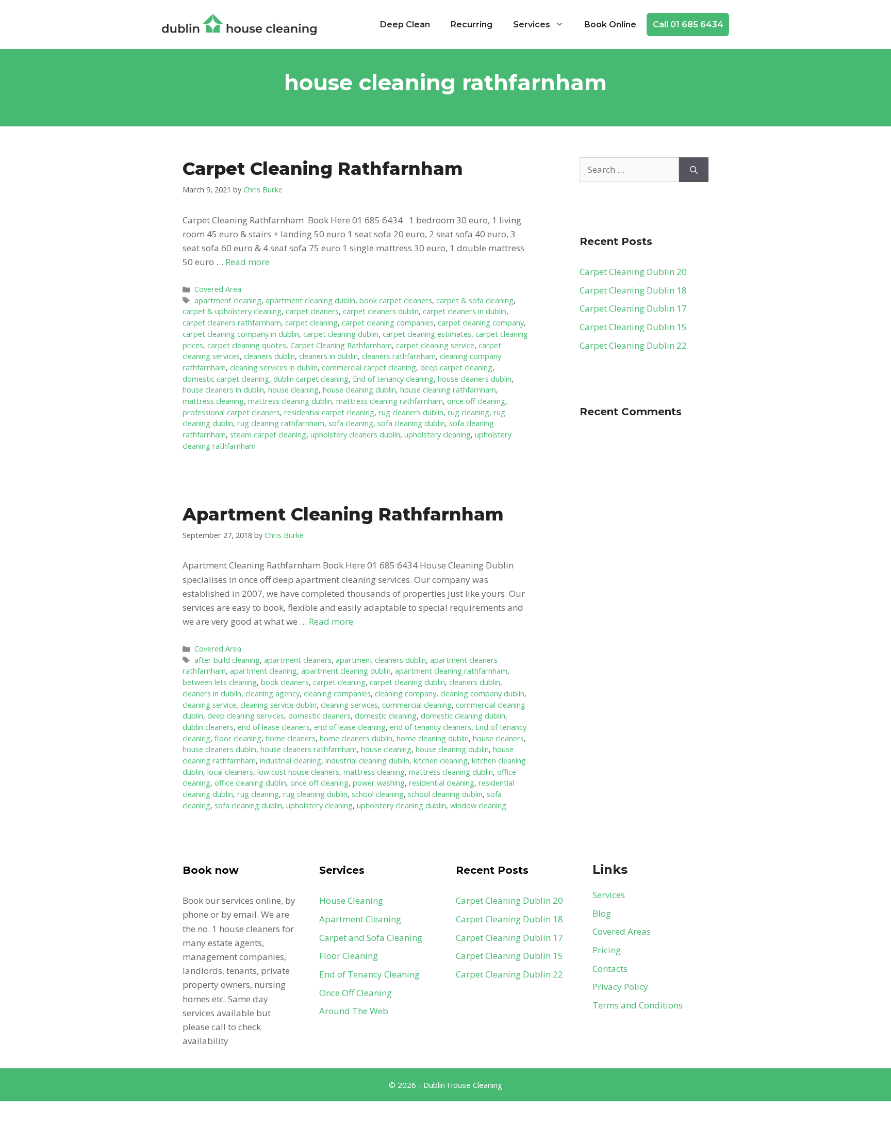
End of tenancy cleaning (393, 379)
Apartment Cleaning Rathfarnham (343, 514)
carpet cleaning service (435, 345)
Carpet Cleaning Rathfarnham (323, 169)
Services (531, 24)
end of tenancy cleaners (430, 727)
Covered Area (217, 289)
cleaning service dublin (278, 705)
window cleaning (478, 805)
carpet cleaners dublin (381, 311)
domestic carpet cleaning (226, 379)
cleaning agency (272, 693)
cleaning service (209, 705)
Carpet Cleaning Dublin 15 (633, 327)
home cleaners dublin (356, 738)
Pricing (606, 950)
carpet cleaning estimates (427, 334)
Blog (601, 913)
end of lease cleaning (350, 727)
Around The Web (353, 1011)
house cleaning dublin (359, 390)
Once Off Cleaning (355, 993)
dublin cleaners (208, 727)
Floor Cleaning (348, 956)
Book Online (610, 24)
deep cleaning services (245, 716)
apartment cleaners (298, 660)
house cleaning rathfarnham (448, 390)
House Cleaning (351, 900)
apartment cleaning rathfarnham (451, 671)
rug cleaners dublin (410, 412)
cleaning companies (337, 693)
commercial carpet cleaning (369, 367)
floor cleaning (237, 738)
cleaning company (405, 693)
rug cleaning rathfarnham (280, 423)
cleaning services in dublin (274, 367)
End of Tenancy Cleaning (369, 974)
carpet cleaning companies (388, 323)
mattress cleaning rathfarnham (389, 401)
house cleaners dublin (475, 379)
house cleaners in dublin (223, 390)
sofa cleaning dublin (411, 423)
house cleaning (293, 390)
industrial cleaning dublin (367, 761)
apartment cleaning (227, 300)
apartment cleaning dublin (310, 300)
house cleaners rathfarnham (308, 749)
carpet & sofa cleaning (475, 300)
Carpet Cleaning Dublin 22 (633, 345)
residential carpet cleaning (329, 412)
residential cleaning (441, 783)
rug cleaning (468, 412)
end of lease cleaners (274, 727)
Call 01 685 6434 (688, 24)
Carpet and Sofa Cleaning (370, 937)
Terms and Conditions (637, 1005)
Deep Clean (405, 24)
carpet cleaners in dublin (464, 311)
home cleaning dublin (433, 738)
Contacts (610, 968)
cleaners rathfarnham (399, 356)
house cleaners (498, 738)
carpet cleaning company (481, 323)
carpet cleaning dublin (340, 334)
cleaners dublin (269, 356)
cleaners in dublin (328, 356)
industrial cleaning (290, 761)
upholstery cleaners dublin (355, 434)
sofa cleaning (350, 423)
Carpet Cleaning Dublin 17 (633, 308)
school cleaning (378, 794)
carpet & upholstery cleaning (232, 311)
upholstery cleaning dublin (401, 805)
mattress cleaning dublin (290, 401)
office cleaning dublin (250, 783)
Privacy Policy (620, 986)
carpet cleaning (311, 323)
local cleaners (230, 772)
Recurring (471, 24)
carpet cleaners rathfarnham (232, 323)
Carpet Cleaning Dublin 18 (633, 290)
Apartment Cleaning (360, 919)
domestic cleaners (319, 716)
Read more (247, 262)
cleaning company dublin (482, 693)
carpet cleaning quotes (246, 345)
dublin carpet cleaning (311, 379)
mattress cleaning (213, 401)
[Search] (693, 169)
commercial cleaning (417, 705)
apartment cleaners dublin (381, 660)
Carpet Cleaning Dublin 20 (633, 272)
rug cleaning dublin (315, 794)
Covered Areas (621, 931)
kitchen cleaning (441, 761)
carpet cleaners (312, 311)
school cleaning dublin (445, 794)
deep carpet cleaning (456, 367)
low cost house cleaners (298, 772)
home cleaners (291, 738)
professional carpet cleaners (231, 412)
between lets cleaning (220, 682)
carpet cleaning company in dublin (241, 334)
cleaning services (349, 705)
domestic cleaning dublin (463, 716)
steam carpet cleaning (268, 434)
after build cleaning (227, 660)
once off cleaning (476, 401)
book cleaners (285, 682)
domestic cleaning (386, 716)
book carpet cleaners (395, 300)
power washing (379, 783)
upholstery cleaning (437, 434)
